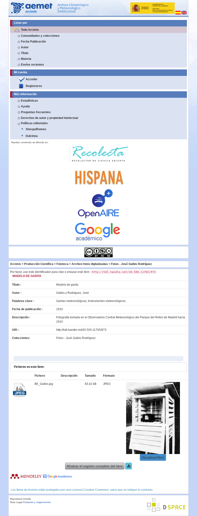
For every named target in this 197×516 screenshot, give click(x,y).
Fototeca (62, 264)
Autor (25, 47)
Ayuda (25, 106)
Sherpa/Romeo (36, 129)
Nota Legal (16, 502)
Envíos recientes (32, 64)
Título (24, 53)
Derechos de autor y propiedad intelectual (49, 118)
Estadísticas (29, 100)
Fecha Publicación (33, 41)
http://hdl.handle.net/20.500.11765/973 (81, 330)
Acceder (31, 79)
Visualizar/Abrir (153, 457)
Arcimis (15, 264)
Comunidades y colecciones (40, 35)
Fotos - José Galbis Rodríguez (131, 264)
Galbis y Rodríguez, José (72, 293)
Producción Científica (38, 264)
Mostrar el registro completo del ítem (95, 466)
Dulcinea (32, 136)
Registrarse (34, 86)
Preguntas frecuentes (36, 112)
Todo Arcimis (30, 29)
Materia (26, 59)
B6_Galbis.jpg (44, 384)
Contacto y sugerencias (37, 502)
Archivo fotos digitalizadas (90, 264)
